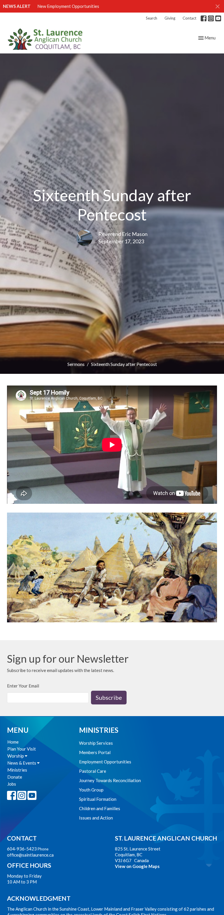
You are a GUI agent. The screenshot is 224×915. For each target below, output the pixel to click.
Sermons (76, 364)
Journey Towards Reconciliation (110, 780)
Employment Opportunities (105, 761)
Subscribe (109, 697)
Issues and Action (96, 817)
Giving (169, 18)
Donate (14, 776)
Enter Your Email (23, 685)
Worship (16, 755)
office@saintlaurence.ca (30, 854)
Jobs (11, 783)
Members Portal (95, 752)
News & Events (22, 762)
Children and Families (99, 808)
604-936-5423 (22, 848)
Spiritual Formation (97, 799)
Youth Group (91, 789)
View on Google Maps (137, 866)
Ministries (17, 769)
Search (151, 18)
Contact (189, 18)
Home (13, 741)
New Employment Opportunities (68, 6)
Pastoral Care (92, 771)
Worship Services (96, 743)
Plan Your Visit (21, 748)
